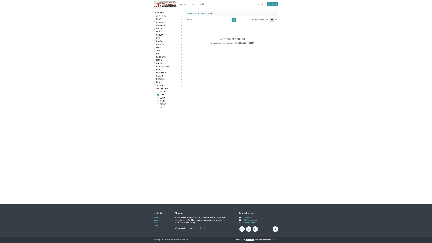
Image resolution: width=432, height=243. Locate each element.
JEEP (158, 51)
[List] (276, 20)
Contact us (158, 225)
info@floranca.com (250, 220)
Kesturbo (250, 240)
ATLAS (162, 92)
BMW (158, 19)
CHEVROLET (161, 25)
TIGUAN (163, 101)
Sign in (260, 4)
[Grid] (272, 20)
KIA (157, 54)
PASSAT (163, 104)
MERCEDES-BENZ (163, 66)
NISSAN (159, 76)
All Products (161, 16)
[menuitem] (183, 4)
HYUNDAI (160, 44)
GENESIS (159, 35)
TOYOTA (159, 85)
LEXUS (159, 60)
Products (190, 13)
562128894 (251, 223)
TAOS (162, 107)
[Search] (234, 20)
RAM (158, 82)
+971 (245, 223)
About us (157, 220)
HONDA (159, 41)
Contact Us (272, 4)
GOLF (162, 95)
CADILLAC (160, 22)
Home (156, 217)
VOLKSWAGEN (162, 88)
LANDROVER (161, 57)
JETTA (162, 98)
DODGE (159, 29)
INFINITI (159, 47)
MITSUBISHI (161, 73)
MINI (158, 70)
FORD (158, 32)
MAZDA (159, 63)
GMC (158, 38)
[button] (263, 20)
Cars (155, 223)
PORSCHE (160, 79)
